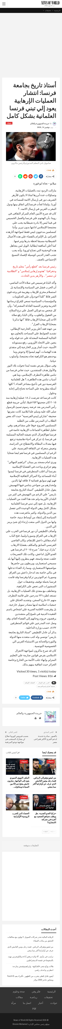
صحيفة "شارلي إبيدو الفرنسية (46, 686)
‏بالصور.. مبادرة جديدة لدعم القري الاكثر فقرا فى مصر (45, 739)
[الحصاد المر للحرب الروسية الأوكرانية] (17, 802)
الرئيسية (51, 991)
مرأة (13, 1003)
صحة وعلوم (19, 991)
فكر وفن (36, 991)
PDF (34, 1008)
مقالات (19, 997)
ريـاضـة (33, 997)
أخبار (40, 1003)
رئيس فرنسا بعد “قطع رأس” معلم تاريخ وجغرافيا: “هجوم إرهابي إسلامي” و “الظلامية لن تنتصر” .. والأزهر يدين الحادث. (31, 271)
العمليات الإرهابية (30, 683)
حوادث (53, 1003)
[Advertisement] (31, 45)
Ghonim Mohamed (20, 1024)
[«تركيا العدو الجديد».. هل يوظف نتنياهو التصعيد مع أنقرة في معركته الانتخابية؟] (44, 802)
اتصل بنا (27, 1003)
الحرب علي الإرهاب (43, 683)
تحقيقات (9, 123)
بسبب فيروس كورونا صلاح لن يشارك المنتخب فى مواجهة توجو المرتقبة (16, 739)
